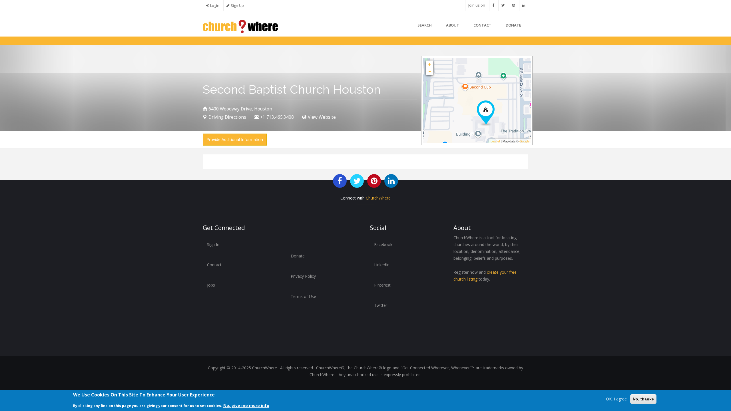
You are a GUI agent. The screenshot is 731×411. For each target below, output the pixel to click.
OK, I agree (616, 399)
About (452, 25)
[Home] (240, 26)
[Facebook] (493, 5)
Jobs (211, 285)
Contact (482, 25)
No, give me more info (246, 405)
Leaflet (495, 141)
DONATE (513, 25)
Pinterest (382, 285)
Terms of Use (303, 296)
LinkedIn (381, 264)
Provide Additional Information (234, 139)
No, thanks (643, 399)
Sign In (213, 244)
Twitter (380, 305)
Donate (298, 256)
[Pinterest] (513, 5)
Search (424, 25)
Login (214, 5)
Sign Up (237, 5)
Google (524, 141)
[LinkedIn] (523, 5)
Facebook (383, 244)
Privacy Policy (303, 276)
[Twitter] (503, 5)
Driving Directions (227, 117)
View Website (322, 117)
